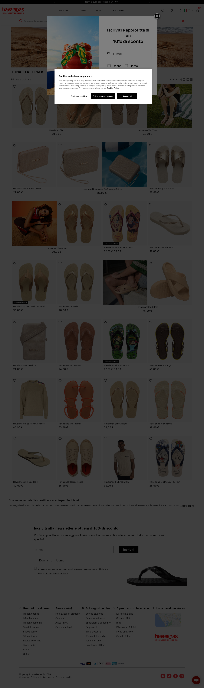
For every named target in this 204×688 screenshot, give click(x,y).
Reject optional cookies (103, 96)
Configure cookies (79, 96)
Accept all (127, 96)
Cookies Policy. (113, 88)
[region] (103, 86)
